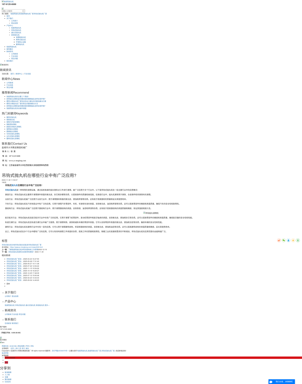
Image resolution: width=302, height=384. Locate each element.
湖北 (27, 348)
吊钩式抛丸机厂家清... (14, 266)
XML (32, 346)
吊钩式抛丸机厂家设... (14, 261)
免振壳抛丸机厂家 (27, 13)
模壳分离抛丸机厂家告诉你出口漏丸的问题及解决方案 (26, 101)
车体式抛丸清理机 (13, 133)
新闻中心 (19, 73)
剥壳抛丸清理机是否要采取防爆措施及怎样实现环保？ (26, 99)
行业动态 (14, 56)
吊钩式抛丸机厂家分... (14, 263)
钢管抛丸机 (10, 119)
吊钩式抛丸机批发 (21, 244)
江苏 (19, 348)
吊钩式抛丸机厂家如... (14, 275)
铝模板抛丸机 (21, 37)
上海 (16, 348)
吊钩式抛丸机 (16, 30)
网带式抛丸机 (21, 39)
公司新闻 (14, 53)
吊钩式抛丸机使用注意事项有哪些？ (21, 252)
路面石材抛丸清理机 (13, 126)
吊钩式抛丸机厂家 (40, 13)
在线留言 (8, 323)
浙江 (23, 348)
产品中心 (9, 25)
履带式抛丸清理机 (13, 138)
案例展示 (9, 49)
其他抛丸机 (15, 35)
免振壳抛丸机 (15, 13)
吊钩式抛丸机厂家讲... (14, 259)
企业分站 (13, 346)
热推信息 (5, 346)
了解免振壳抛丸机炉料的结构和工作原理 (23, 249)
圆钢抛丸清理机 (12, 131)
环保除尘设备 (21, 42)
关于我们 (9, 18)
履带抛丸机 (20, 44)
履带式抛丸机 (11, 117)
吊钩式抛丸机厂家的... (14, 278)
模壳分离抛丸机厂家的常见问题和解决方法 (22, 103)
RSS (27, 346)
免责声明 (5, 353)
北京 (12, 348)
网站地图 (21, 346)
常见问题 (14, 58)
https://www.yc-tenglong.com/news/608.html (26, 247)
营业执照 (14, 23)
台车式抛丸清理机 (13, 136)
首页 (8, 16)
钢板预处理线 (11, 124)
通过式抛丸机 (16, 32)
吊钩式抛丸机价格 (8, 244)
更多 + (47, 305)
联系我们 (9, 61)
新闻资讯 (9, 51)
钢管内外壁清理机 (13, 122)
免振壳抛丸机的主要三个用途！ (18, 96)
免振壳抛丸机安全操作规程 (16, 108)
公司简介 (14, 20)
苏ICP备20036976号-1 (60, 350)
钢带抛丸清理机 (12, 129)
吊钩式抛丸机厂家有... (14, 270)
